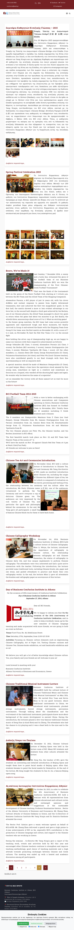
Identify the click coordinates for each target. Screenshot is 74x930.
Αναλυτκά (33, 926)
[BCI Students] (12, 244)
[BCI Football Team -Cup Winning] (42, 234)
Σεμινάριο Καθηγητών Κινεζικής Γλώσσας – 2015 (32, 27)
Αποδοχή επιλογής (36, 923)
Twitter (62, 2)
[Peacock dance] (42, 254)
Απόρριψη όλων (50, 923)
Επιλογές (42, 926)
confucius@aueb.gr (12, 6)
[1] (12, 142)
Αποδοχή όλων (23, 923)
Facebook (54, 2)
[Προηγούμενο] (11, 867)
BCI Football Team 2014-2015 (21, 394)
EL (36, 3)
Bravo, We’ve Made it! (17, 270)
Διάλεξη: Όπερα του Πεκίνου (20, 740)
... (30, 867)
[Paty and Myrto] (12, 153)
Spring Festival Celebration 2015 (23, 172)
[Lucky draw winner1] (57, 244)
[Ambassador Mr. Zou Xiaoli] (27, 234)
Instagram (58, 6)
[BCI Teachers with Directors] (27, 244)
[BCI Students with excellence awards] (57, 234)
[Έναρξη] (7, 867)
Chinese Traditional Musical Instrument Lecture (32, 683)
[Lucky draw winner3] (27, 254)
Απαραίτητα (23, 926)
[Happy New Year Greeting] (42, 244)
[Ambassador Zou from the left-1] (57, 142)
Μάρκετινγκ (52, 926)
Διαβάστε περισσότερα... (15, 163)
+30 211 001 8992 (12, 2)
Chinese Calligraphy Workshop (23, 535)
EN (39, 3)
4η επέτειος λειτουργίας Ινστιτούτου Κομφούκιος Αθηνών (36, 786)
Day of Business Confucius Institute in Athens (30, 589)
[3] (42, 142)
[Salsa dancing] (57, 254)
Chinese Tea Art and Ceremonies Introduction (30, 460)
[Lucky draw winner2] (12, 254)
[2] (27, 142)
